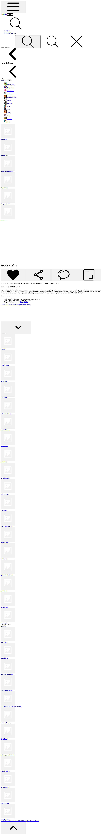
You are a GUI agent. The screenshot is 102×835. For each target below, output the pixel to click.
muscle (28, 304)
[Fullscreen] (88, 275)
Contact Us (16, 821)
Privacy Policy (26, 821)
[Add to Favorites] (13, 275)
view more (3, 626)
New (6, 80)
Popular (3, 80)
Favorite (9, 80)
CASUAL (3, 304)
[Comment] (63, 275)
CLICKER (9, 304)
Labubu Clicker (5, 821)
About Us (11, 821)
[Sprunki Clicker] (7, 15)
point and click (23, 304)
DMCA (21, 821)
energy (17, 304)
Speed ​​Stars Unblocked (10, 33)
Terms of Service (34, 821)
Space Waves (7, 32)
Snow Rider (7, 30)
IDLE (13, 304)
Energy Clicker (24, 302)
